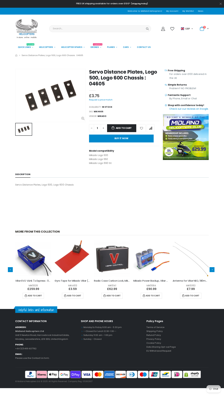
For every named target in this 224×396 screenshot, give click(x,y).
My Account (172, 11)
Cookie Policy (153, 343)
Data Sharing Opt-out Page (161, 346)
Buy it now (121, 138)
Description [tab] (22, 174)
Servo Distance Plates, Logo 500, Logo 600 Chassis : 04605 (123, 77)
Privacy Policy (153, 339)
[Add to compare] (150, 128)
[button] (187, 28)
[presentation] (10, 269)
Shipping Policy (139, 3)
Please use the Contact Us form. (32, 358)
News (200, 11)
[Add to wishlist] (141, 128)
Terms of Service (155, 327)
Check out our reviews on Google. (189, 108)
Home (16, 55)
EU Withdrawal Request (158, 350)
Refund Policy (153, 335)
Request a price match (100, 99)
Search (147, 28)
